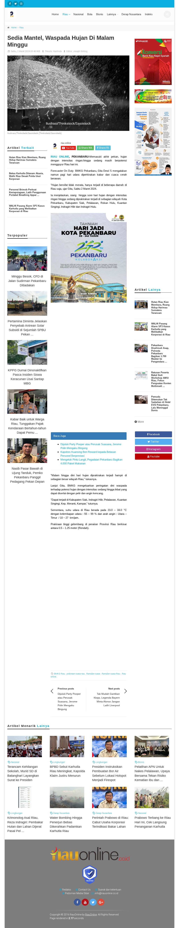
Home (55, 14)
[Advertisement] (89, 401)
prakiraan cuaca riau (76, 674)
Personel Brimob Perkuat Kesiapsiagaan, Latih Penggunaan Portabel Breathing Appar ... (27, 192)
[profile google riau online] (100, 902)
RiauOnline (91, 914)
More (141, 421)
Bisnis (99, 14)
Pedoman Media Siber (77, 893)
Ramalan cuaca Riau (111, 674)
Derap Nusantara (131, 14)
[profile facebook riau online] (10, 3)
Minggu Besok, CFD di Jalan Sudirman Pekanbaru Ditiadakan (27, 281)
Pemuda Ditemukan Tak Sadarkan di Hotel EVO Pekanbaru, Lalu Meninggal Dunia (160, 403)
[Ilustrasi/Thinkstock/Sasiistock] (68, 93)
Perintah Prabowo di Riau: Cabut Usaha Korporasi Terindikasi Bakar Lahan (110, 822)
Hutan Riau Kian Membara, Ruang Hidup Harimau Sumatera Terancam (27, 160)
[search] (167, 14)
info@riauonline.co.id (106, 893)
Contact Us (84, 889)
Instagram (154, 449)
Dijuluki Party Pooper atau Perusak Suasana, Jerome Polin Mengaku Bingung (69, 701)
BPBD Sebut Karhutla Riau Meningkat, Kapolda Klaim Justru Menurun (67, 771)
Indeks (149, 14)
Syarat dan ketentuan (109, 889)
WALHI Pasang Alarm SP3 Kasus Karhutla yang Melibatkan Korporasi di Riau (27, 209)
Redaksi (66, 889)
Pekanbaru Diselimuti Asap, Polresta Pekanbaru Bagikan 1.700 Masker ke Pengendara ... (160, 353)
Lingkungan (59, 762)
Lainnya (111, 14)
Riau (65, 14)
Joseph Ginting (80, 51)
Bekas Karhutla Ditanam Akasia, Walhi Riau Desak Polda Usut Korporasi (26, 176)
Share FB (103, 147)
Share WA (86, 147)
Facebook (154, 434)
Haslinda (57, 51)
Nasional (78, 14)
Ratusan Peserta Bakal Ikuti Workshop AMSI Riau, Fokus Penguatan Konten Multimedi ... (161, 379)
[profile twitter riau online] (15, 3)
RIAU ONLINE (60, 156)
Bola (89, 14)
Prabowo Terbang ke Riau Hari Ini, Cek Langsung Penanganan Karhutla (153, 822)
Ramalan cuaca (93, 674)
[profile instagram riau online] (21, 3)
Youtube (154, 456)
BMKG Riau (59, 674)
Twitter (154, 441)
